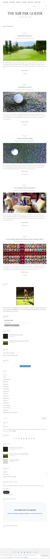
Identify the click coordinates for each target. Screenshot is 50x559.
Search (44, 418)
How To (4, 393)
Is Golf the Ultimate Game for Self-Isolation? (19, 340)
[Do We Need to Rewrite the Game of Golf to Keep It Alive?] (24, 254)
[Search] (46, 6)
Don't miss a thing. (8, 320)
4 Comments (24, 124)
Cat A (4, 374)
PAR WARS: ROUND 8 (25, 36)
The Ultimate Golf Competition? (24, 188)
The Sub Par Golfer (30, 38)
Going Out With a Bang (24, 138)
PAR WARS (24, 2)
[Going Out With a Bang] (24, 153)
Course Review (6, 379)
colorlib (14, 431)
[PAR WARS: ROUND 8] (24, 51)
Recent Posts (6, 331)
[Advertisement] (25, 537)
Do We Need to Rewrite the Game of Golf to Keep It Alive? (24, 239)
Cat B (4, 377)
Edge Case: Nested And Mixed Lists (10, 355)
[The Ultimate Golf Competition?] (24, 203)
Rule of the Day (6, 407)
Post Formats (6, 405)
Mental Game (5, 398)
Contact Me (37, 2)
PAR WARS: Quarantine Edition (16, 334)
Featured (12, 2)
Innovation (5, 396)
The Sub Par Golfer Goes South (9, 412)
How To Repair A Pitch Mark (9, 352)
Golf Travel (5, 391)
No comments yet (24, 174)
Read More (25, 70)
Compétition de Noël (24, 87)
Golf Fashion (5, 388)
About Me (30, 2)
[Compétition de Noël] (24, 102)
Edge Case (5, 381)
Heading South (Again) (14, 460)
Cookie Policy (25, 557)
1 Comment (24, 73)
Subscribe (5, 316)
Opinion (18, 2)
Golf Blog (5, 2)
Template (5, 410)
